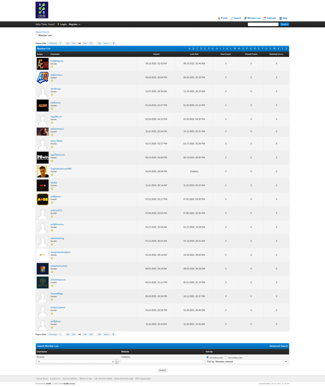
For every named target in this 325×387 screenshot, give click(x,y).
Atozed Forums (42, 32)
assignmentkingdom (60, 252)
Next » (106, 43)
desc (281, 54)
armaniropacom (58, 279)
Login (63, 24)
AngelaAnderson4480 (61, 168)
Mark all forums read (123, 378)
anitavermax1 (57, 129)
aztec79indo (56, 141)
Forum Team (42, 378)
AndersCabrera (58, 307)
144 (73, 43)
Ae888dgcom (57, 61)
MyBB (48, 384)
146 (85, 43)
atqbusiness (56, 75)
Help (285, 18)
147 (91, 43)
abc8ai (54, 182)
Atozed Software (70, 378)
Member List (254, 18)
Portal (224, 18)
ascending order (216, 358)
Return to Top (86, 378)
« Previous (52, 43)
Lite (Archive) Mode (103, 378)
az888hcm (56, 321)
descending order (235, 358)
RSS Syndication (143, 378)
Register (73, 24)
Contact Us (55, 378)
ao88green (56, 196)
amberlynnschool (59, 266)
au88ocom (56, 102)
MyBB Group (69, 384)
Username (42, 352)
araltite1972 (56, 210)
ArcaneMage (57, 293)
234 (99, 43)
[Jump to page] (113, 43)
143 (67, 43)
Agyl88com (56, 116)
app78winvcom (58, 155)
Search (237, 18)
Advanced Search (278, 346)
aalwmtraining (57, 238)
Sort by (209, 352)
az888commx (57, 224)
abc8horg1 (56, 89)
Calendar (271, 18)
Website (125, 352)
